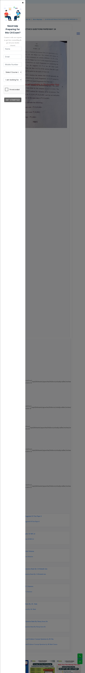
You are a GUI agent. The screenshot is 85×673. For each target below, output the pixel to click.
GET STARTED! (13, 100)
